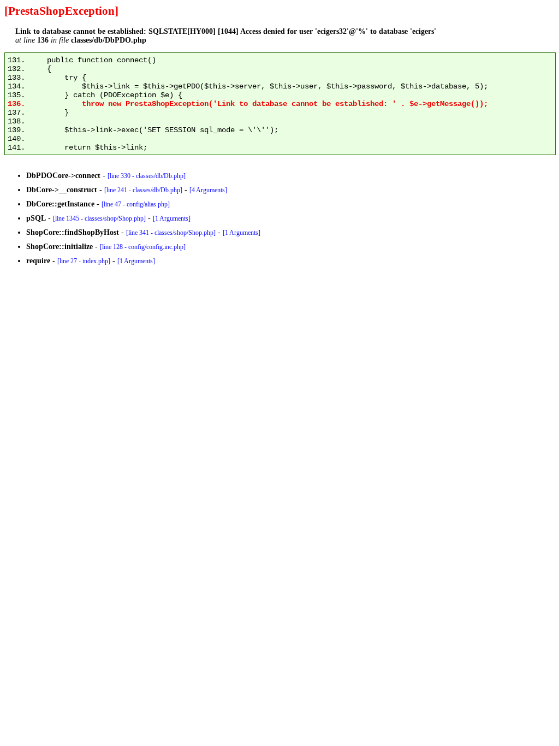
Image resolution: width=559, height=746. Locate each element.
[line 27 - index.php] (83, 261)
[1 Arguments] (172, 218)
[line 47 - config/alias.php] (136, 204)
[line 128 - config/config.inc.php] (143, 247)
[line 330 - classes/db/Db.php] (147, 176)
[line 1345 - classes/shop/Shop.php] (99, 218)
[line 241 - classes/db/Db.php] (143, 190)
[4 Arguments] (208, 190)
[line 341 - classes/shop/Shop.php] (171, 232)
